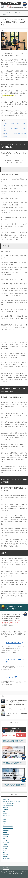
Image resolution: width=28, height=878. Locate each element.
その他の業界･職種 (7, 858)
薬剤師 (4, 850)
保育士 (4, 852)
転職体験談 (5, 809)
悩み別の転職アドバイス (8, 803)
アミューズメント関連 (8, 828)
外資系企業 (5, 846)
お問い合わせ (6, 869)
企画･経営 (5, 824)
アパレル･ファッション (8, 840)
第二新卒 (5, 813)
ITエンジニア (6, 834)
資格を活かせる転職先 (8, 805)
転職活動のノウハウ (7, 799)
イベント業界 (6, 842)
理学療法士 (5, 856)
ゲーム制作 (5, 836)
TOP (7, 12)
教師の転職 (5, 854)
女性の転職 (5, 807)
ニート (4, 817)
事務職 (4, 821)
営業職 (4, 819)
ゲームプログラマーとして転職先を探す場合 (15, 133)
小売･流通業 (5, 830)
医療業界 (5, 844)
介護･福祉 (5, 838)
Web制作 (5, 832)
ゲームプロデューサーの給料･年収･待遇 (15, 704)
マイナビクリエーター (13, 643)
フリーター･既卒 (6, 815)
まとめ (5, 136)
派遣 (4, 811)
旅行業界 (5, 848)
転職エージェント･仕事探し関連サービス (12, 801)
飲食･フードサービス (8, 826)
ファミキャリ (10, 677)
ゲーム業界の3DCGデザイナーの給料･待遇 (15, 709)
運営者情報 (5, 867)
